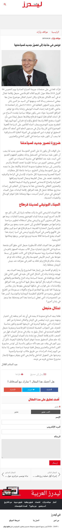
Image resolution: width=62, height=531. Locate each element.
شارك (49, 389)
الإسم (58, 416)
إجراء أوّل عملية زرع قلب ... (45, 474)
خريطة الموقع (14, 520)
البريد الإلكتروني (53, 426)
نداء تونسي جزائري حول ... (16, 474)
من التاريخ (8, 502)
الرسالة (57, 436)
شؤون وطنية (28, 502)
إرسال (55, 462)
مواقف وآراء (42, 32)
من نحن (56, 520)
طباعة (18, 374)
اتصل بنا (36, 520)
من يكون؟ (32, 506)
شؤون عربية (18, 502)
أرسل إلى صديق (37, 374)
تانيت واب (6, 527)
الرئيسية (55, 32)
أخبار (54, 502)
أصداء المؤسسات (21, 506)
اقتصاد (37, 502)
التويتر (30, 389)
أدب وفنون (42, 506)
